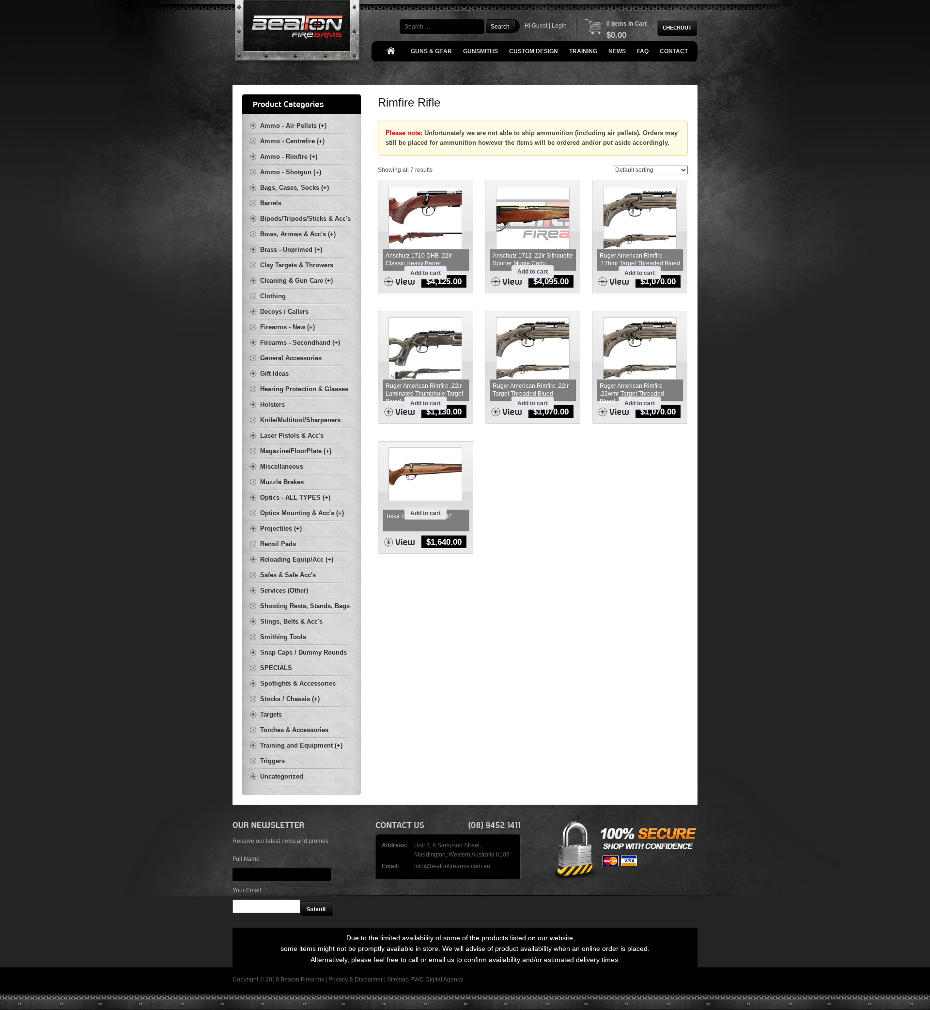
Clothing (273, 296)
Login (559, 25)
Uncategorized (281, 776)
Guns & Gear (431, 51)
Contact (674, 51)
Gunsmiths (480, 51)
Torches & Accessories (294, 730)
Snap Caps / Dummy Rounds (303, 652)
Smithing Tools (283, 637)
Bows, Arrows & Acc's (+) (298, 234)
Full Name (249, 859)
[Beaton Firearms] (298, 32)
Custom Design (533, 51)
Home (390, 51)
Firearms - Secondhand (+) (300, 342)
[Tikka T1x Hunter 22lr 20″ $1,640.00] (425, 474)
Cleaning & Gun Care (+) (296, 280)
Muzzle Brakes (282, 482)
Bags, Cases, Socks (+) (294, 187)
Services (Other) (284, 590)
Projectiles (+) (281, 528)
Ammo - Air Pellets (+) (293, 125)
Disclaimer (369, 979)
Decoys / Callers (284, 311)
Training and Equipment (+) (301, 745)
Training (583, 51)
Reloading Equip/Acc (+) (296, 559)
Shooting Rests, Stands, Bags (305, 606)
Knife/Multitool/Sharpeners (300, 420)
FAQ (643, 51)
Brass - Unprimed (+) (291, 249)
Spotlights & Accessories (298, 683)
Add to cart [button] (425, 273)
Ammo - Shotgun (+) (290, 172)
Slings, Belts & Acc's (291, 621)
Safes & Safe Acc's (288, 575)
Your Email (249, 890)
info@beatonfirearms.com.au (452, 866)
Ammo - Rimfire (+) (288, 156)
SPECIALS (276, 668)
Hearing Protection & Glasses (304, 389)
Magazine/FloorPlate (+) (295, 451)
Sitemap (398, 979)
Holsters (272, 404)
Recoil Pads (278, 544)
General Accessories (291, 358)
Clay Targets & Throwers (296, 265)
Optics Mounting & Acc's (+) (302, 513)
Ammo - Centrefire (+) (292, 141)
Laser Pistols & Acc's (292, 435)
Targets (271, 714)
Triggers (272, 761)
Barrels (270, 203)
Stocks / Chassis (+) (290, 699)
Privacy (338, 979)
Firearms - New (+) (287, 327)
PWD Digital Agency (436, 979)
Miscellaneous (281, 466)
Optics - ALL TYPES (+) (295, 497)
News (617, 51)
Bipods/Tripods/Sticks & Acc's (305, 218)
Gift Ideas (274, 373)
